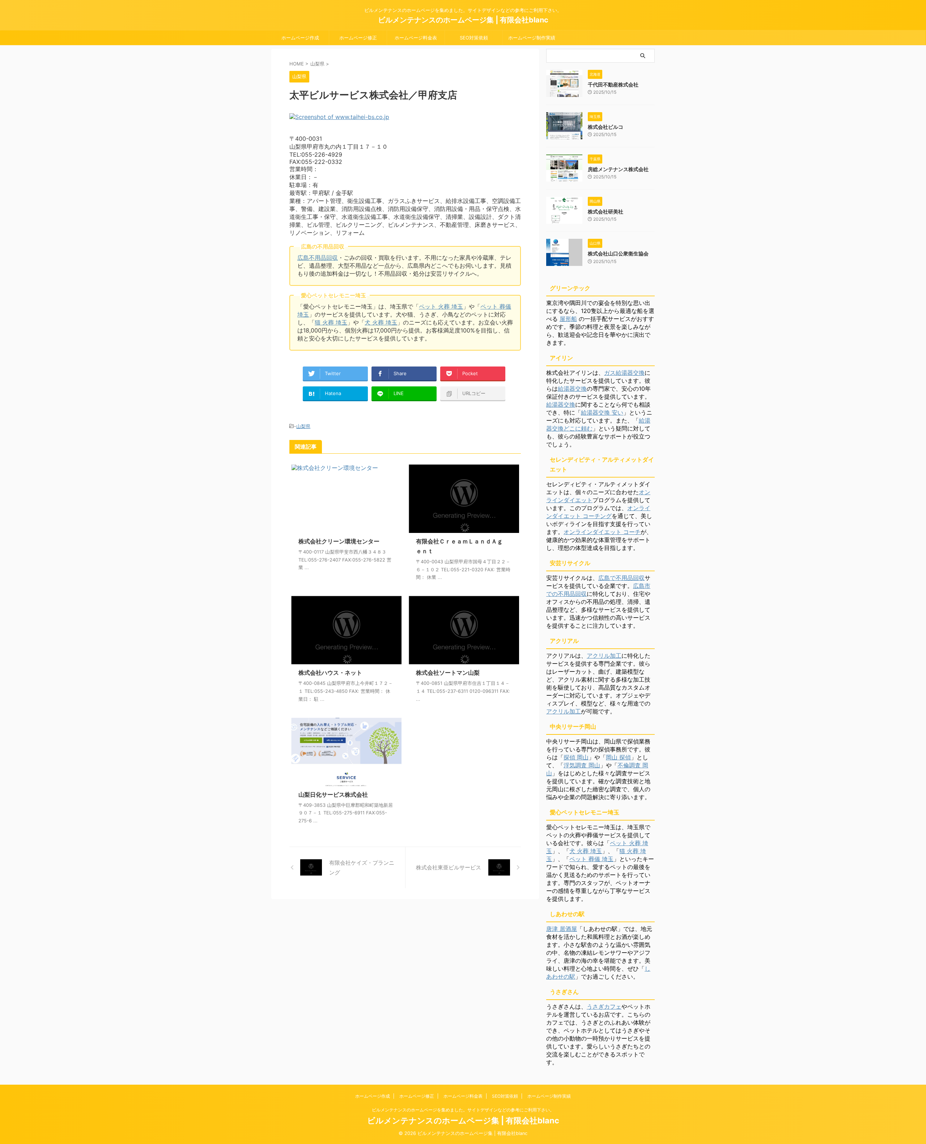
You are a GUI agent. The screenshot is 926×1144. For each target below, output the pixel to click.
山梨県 (303, 426)
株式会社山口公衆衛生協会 (618, 253)
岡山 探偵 (618, 757)
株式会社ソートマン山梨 (448, 672)
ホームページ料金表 (416, 38)
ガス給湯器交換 (624, 372)
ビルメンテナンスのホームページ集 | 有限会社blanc (463, 20)
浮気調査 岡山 (582, 765)
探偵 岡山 (576, 757)
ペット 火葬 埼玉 (441, 306)
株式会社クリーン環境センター (338, 541)
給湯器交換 (572, 388)
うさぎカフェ (604, 1006)
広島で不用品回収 (621, 577)
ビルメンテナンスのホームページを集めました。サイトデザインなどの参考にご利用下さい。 (463, 1110)
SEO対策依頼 (474, 38)
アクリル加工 (604, 655)
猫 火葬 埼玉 (331, 322)
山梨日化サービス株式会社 (333, 794)
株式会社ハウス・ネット (330, 672)
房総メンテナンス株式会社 (618, 169)
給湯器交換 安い (602, 412)
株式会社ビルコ (605, 127)
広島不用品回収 (317, 257)
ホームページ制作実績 (531, 38)
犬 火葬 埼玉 (381, 322)
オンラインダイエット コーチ (602, 531)
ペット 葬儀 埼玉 (591, 859)
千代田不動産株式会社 (613, 84)
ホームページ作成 (300, 38)
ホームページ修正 (358, 38)
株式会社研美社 (605, 211)
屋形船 (568, 318)
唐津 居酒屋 (561, 928)
